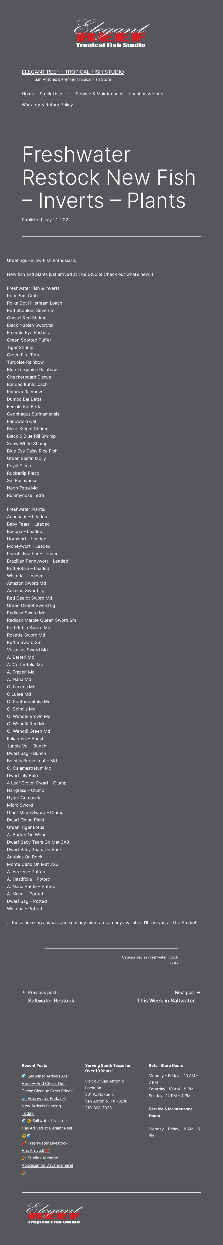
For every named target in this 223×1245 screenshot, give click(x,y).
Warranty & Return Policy (47, 104)
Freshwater (157, 957)
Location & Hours (146, 93)
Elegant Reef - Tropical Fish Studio (73, 72)
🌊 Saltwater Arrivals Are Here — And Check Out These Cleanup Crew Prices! (47, 1083)
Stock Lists (51, 93)
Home (28, 93)
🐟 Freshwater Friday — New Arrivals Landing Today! (44, 1106)
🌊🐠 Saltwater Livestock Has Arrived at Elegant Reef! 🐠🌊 (48, 1128)
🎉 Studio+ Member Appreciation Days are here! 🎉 (47, 1165)
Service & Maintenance (99, 93)
